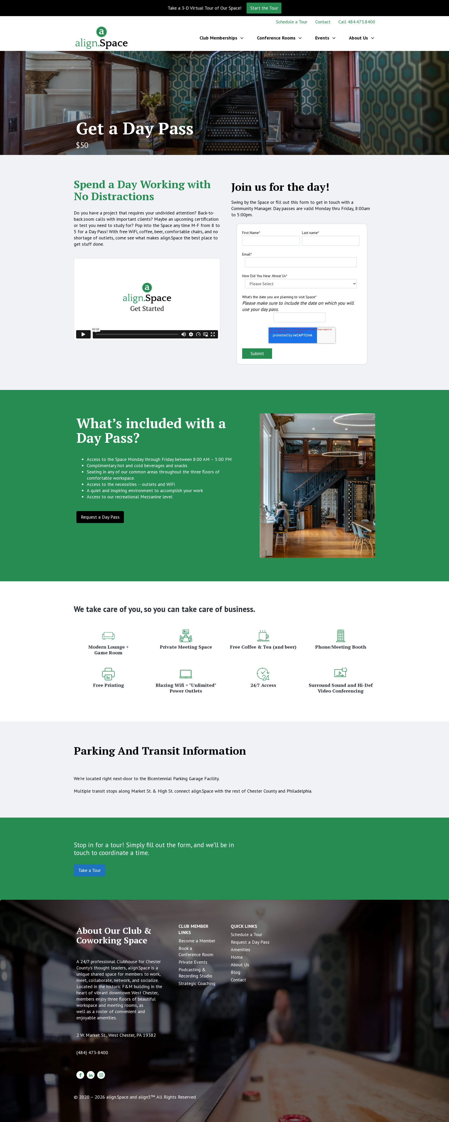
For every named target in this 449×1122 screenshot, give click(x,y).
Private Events (193, 962)
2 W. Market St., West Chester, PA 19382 (116, 1035)
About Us (240, 965)
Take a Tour (89, 870)
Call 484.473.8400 (356, 22)
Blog (235, 972)
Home (237, 957)
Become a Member (197, 941)
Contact (323, 22)
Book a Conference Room (196, 951)
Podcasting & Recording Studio (195, 973)
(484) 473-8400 (92, 1052)
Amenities (240, 950)
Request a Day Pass (100, 517)
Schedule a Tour (291, 22)
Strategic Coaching (197, 983)
